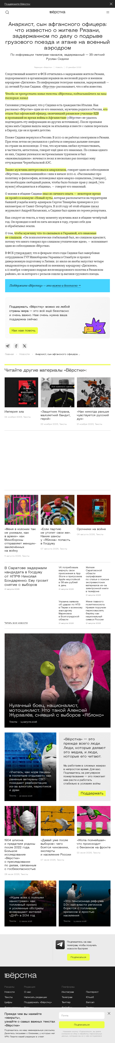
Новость (59, 67)
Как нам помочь (23, 330)
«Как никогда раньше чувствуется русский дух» (93, 415)
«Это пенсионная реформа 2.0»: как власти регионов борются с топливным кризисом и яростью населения (83, 908)
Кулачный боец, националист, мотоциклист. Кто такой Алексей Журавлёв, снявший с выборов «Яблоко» (56, 709)
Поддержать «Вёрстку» (38, 1002)
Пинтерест (92, 992)
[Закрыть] (111, 4)
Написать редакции (35, 997)
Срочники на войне (91, 529)
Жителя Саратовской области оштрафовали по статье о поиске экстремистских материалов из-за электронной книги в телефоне (97, 579)
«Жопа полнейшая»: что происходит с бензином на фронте (94, 843)
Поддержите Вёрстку (17, 4)
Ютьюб (90, 997)
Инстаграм (68, 992)
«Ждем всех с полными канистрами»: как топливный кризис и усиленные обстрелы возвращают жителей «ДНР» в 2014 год (26, 906)
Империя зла (14, 411)
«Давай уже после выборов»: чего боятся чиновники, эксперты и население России (56, 847)
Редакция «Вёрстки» (43, 67)
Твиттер (66, 1002)
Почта (64, 1015)
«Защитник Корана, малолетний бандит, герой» (56, 415)
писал (95, 206)
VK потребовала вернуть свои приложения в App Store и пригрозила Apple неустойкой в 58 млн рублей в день (70, 576)
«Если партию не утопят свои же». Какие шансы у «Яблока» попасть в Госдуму (56, 536)
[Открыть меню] (108, 12)
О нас (27, 992)
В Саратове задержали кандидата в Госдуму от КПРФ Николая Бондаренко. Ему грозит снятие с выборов (26, 576)
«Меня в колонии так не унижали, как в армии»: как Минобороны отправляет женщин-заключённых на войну (20, 539)
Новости (9, 992)
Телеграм (67, 997)
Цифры (8, 1002)
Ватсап (90, 1002)
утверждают (22, 253)
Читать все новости (16, 623)
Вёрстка (48, 86)
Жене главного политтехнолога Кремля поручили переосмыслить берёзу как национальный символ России (96, 610)
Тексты (27, 417)
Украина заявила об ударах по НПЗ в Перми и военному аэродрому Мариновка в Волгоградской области (71, 610)
